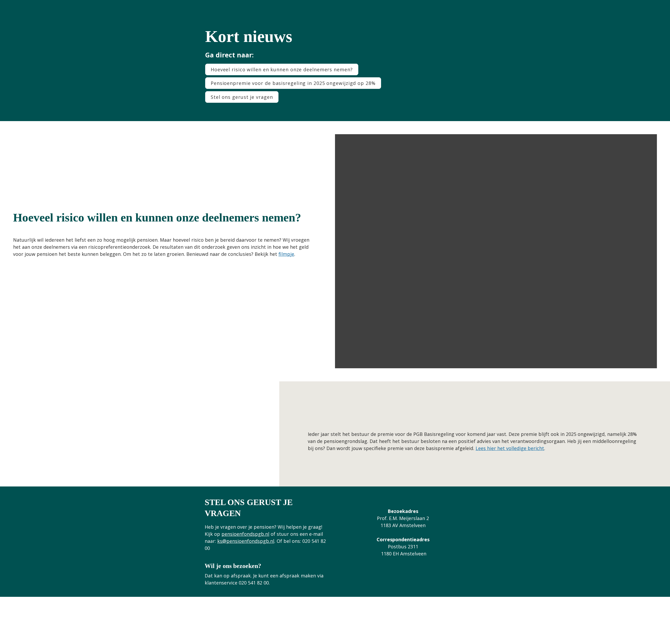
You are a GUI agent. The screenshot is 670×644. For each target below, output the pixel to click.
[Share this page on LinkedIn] (328, 624)
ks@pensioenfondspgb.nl (245, 541)
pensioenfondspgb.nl (245, 534)
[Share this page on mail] (341, 624)
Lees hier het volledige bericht (510, 448)
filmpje (286, 254)
